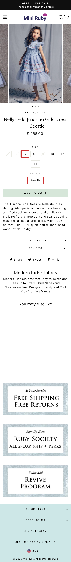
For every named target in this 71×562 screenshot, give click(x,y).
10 (52, 154)
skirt (59, 212)
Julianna (15, 204)
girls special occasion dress (33, 208)
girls (34, 220)
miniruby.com (35, 531)
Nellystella (35, 112)
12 (62, 154)
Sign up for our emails (35, 542)
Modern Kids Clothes (18, 279)
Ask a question (35, 240)
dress (41, 220)
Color (35, 173)
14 (35, 164)
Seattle (35, 180)
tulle (52, 212)
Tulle (17, 225)
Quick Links (36, 509)
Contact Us (35, 520)
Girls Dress (29, 204)
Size (35, 147)
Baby (44, 279)
